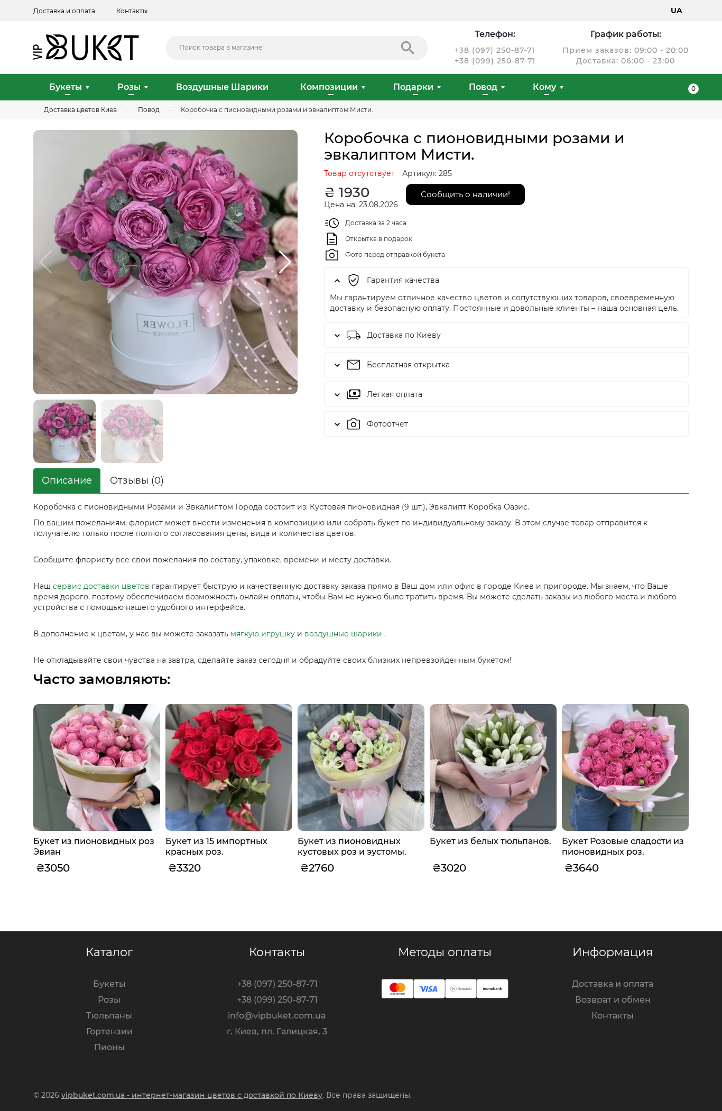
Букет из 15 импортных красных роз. (216, 846)
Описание (67, 480)
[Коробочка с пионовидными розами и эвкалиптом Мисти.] (165, 262)
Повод (483, 87)
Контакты (131, 11)
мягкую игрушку (262, 633)
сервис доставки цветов (101, 586)
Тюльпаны (109, 1016)
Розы (129, 87)
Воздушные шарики (222, 87)
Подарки (413, 87)
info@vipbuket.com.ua (277, 1016)
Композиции (329, 87)
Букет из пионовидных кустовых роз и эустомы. (352, 846)
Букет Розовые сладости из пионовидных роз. (623, 846)
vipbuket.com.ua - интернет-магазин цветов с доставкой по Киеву (191, 1095)
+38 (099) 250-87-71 (495, 61)
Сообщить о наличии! (465, 194)
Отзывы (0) (137, 480)
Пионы (109, 1047)
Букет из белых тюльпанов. (490, 841)
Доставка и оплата (64, 11)
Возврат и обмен (613, 1000)
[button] (285, 262)
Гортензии (109, 1031)
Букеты (65, 87)
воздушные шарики (343, 633)
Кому (544, 87)
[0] (684, 87)
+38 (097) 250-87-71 (495, 50)
